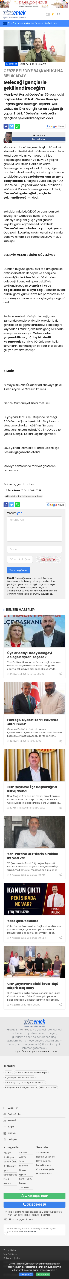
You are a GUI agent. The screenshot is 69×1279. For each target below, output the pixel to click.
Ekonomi (23, 1165)
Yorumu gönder (19, 570)
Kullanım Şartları (12, 1258)
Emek (6, 1179)
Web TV (12, 1108)
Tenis (8, 1072)
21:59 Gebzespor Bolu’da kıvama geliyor (35, 23)
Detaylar (25, 1274)
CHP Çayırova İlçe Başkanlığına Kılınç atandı (32, 789)
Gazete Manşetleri (45, 1169)
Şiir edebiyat (10, 1174)
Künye (11, 1133)
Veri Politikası (10, 1254)
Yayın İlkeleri (10, 1250)
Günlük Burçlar (44, 1173)
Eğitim (22, 1174)
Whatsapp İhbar (36, 1196)
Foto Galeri (14, 1114)
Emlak (22, 1183)
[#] (34, 1023)
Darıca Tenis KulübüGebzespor (31, 1072)
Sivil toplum (10, 1157)
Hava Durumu (43, 1160)
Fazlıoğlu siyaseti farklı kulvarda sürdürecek (32, 722)
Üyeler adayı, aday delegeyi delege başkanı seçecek (29, 655)
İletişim (12, 1139)
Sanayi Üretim (11, 1161)
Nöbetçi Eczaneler (45, 1156)
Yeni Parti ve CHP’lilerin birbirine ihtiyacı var (32, 856)
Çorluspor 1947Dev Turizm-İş (19, 1077)
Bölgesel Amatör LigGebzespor (21, 1087)
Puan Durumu (43, 1165)
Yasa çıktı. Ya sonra (22, 921)
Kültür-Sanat (26, 1178)
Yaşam (7, 1152)
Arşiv (10, 1127)
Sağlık (22, 1170)
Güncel (7, 1183)
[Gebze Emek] (13, 14)
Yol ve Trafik (42, 1152)
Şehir (6, 1170)
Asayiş (22, 1156)
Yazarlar (13, 1120)
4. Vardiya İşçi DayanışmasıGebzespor (25, 1082)
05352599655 (36, 1205)
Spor (21, 1161)
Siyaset (12, 63)
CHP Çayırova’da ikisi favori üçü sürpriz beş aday (32, 986)
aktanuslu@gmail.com (20, 1219)
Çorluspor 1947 (48, 1087)
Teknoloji (24, 1187)
